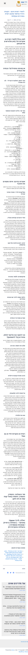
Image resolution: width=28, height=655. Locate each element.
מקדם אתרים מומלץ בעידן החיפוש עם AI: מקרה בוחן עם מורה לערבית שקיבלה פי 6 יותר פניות (14, 631)
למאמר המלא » (22, 590)
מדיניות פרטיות (24, 641)
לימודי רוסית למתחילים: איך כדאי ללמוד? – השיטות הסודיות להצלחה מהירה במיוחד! (13, 559)
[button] (5, 3)
